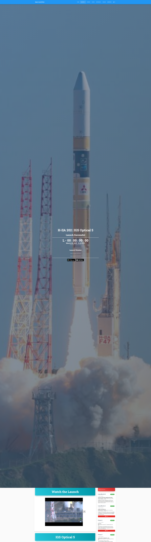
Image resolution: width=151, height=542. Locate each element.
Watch (107, 516)
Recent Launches (102, 489)
